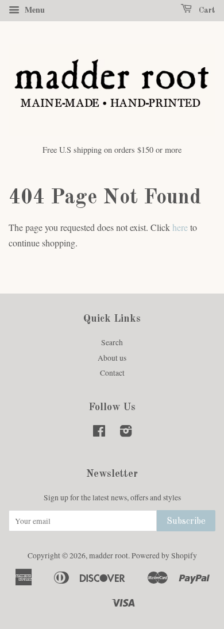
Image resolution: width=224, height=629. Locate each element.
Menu (33, 9)
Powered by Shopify (164, 555)
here (180, 227)
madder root (108, 555)
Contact (112, 373)
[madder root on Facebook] (99, 433)
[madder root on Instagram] (125, 433)
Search (112, 342)
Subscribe (186, 521)
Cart (205, 10)
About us (112, 358)
